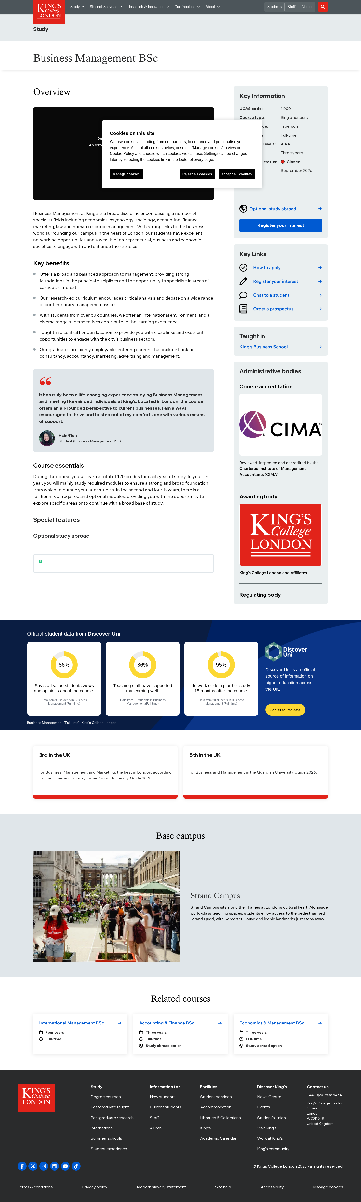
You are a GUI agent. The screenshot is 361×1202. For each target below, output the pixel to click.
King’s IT (220, 1127)
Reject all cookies (197, 174)
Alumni (306, 7)
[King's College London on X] (32, 1166)
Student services (220, 1096)
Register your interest (280, 225)
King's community (274, 1148)
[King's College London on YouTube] (65, 1166)
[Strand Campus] (106, 906)
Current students (167, 1107)
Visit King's (274, 1127)
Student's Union (274, 1117)
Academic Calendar (220, 1138)
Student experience (112, 1148)
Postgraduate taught (112, 1107)
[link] (280, 209)
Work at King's (274, 1138)
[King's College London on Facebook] (22, 1166)
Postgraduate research (112, 1117)
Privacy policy (94, 1186)
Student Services (107, 8)
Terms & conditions (35, 1186)
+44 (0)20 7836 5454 (324, 1095)
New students (167, 1096)
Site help (223, 1186)
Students (274, 7)
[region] (182, 154)
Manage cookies (328, 1186)
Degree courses (112, 1096)
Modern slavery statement (161, 1186)
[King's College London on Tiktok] (76, 1166)
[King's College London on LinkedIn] (54, 1166)
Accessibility (272, 1186)
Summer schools (112, 1138)
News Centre (274, 1096)
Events (274, 1107)
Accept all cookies (236, 174)
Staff (291, 7)
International (112, 1127)
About (214, 8)
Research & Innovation (150, 8)
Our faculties (189, 8)
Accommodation (220, 1107)
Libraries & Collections (220, 1117)
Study (78, 8)
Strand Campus (215, 895)
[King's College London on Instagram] (43, 1166)
